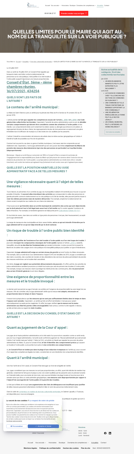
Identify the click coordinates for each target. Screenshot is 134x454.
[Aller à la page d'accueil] (32, 5)
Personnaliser (17, 426)
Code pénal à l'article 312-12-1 (69, 211)
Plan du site (85, 448)
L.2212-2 (74, 120)
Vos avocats (55, 5)
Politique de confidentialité (50, 448)
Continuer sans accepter (14, 421)
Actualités (100, 5)
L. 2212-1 (65, 120)
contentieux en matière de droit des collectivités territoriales (40, 392)
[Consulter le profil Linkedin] (110, 433)
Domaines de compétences (85, 5)
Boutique (73, 5)
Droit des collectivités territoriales (41, 61)
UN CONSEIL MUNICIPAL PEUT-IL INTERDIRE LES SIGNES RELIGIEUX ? (114, 124)
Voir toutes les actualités (113, 132)
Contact (106, 5)
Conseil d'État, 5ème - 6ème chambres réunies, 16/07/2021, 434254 (29, 86)
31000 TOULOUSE (39, 432)
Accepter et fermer (44, 426)
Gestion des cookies (71, 448)
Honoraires (65, 5)
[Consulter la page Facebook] (105, 433)
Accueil (47, 5)
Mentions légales (30, 448)
